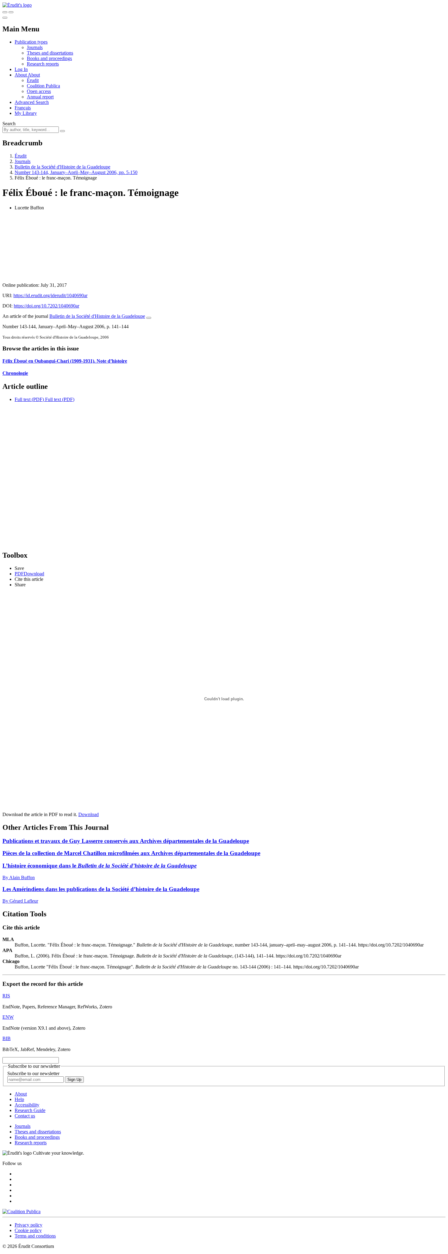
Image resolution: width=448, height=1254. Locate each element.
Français (23, 107)
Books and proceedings (49, 58)
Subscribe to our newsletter (33, 1073)
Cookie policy (28, 1230)
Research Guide (30, 1110)
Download (88, 814)
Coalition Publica (43, 85)
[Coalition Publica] (21, 1211)
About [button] (21, 74)
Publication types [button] (31, 41)
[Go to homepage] (17, 5)
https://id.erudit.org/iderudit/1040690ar (50, 295)
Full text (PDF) (29, 399)
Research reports (43, 63)
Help (19, 1099)
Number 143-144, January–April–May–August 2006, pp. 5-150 (76, 172)
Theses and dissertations (50, 52)
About (34, 74)
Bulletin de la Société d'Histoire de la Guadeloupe (62, 166)
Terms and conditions (35, 1235)
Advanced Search (32, 102)
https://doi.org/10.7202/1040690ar (46, 305)
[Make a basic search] (4, 12)
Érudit (33, 80)
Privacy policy (28, 1224)
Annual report (40, 96)
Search (9, 123)
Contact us (25, 1115)
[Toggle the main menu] (4, 18)
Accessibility (27, 1104)
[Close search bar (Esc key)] (11, 12)
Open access (39, 91)
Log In (21, 69)
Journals (35, 47)
